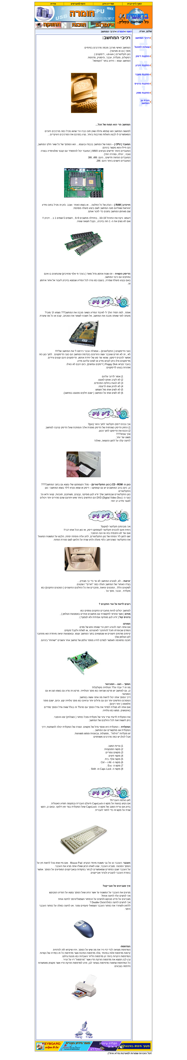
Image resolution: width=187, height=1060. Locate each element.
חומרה (120, 31)
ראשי (129, 31)
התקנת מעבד (142, 74)
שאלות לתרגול (142, 47)
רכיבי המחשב (142, 38)
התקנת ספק (143, 92)
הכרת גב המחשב (145, 102)
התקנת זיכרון (143, 65)
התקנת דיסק (143, 56)
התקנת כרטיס (142, 83)
